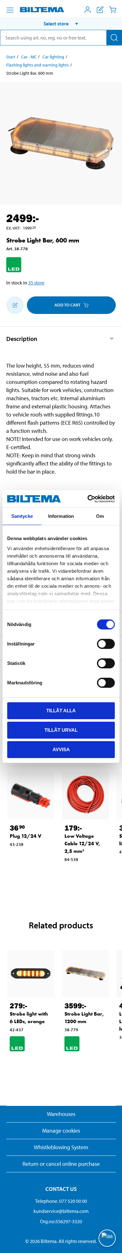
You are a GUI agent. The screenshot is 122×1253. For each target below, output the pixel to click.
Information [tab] (61, 516)
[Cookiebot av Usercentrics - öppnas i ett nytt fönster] (88, 499)
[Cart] (112, 9)
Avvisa (61, 749)
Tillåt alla (61, 710)
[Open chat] (107, 1238)
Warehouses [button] (61, 1114)
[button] (61, 23)
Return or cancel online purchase (61, 1163)
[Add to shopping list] (15, 305)
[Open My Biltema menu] (87, 9)
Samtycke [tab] (22, 516)
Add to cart (67, 305)
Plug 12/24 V (25, 836)
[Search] (114, 37)
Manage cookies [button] (61, 1130)
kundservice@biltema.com (61, 1211)
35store (36, 282)
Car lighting (53, 57)
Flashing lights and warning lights (37, 65)
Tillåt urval (61, 730)
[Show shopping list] (100, 9)
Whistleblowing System (61, 1147)
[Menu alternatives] (10, 10)
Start (10, 57)
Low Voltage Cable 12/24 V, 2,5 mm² (82, 843)
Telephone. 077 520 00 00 (61, 1201)
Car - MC (29, 57)
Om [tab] (100, 516)
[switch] (106, 644)
